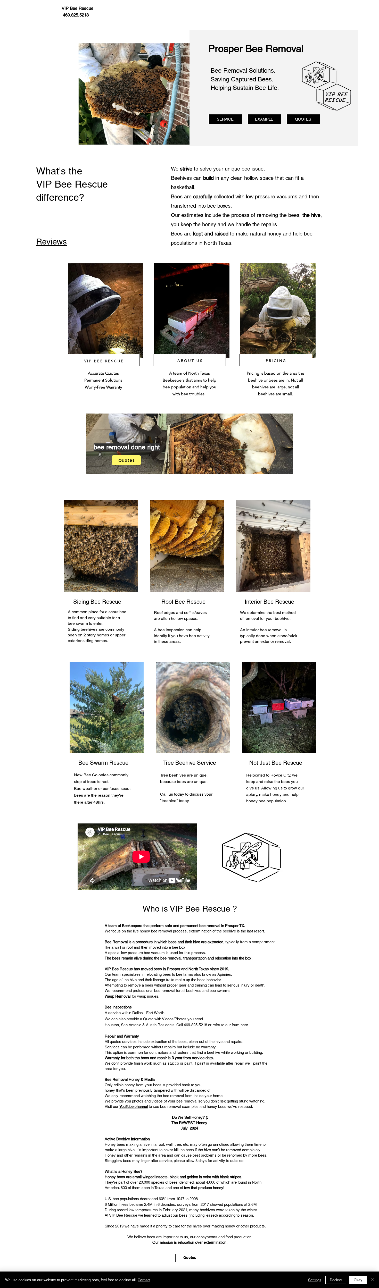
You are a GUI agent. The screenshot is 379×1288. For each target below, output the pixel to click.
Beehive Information (133, 1139)
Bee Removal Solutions (242, 70)
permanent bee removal (200, 925)
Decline (336, 1279)
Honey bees (115, 1144)
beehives (89, 629)
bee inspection (171, 629)
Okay (358, 1279)
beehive (282, 618)
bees (172, 942)
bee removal (271, 629)
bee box (178, 947)
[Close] (373, 1280)
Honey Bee (130, 1171)
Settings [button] (314, 1279)
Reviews (51, 241)
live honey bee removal (152, 931)
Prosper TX (234, 925)
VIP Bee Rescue (200, 908)
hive (196, 942)
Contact (144, 1279)
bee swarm (78, 623)
